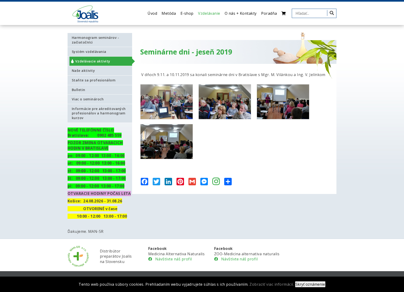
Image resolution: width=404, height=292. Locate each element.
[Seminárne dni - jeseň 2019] (166, 101)
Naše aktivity (83, 70)
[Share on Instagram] (216, 182)
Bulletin (78, 90)
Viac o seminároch (88, 99)
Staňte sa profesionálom (93, 80)
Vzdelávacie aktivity (92, 61)
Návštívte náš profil (172, 259)
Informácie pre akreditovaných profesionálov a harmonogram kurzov (99, 113)
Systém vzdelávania (89, 51)
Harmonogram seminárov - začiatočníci (95, 39)
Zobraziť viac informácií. (271, 284)
